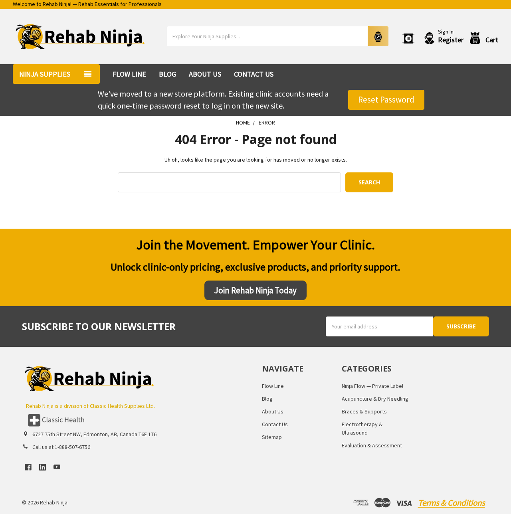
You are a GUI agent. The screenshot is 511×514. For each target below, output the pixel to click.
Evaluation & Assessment (372, 445)
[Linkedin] (42, 467)
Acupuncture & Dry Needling (375, 398)
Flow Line (129, 74)
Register (450, 40)
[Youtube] (57, 467)
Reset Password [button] (386, 99)
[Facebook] (28, 467)
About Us (205, 74)
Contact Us (253, 74)
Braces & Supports (364, 411)
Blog (167, 74)
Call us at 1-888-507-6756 (61, 447)
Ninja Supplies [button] (44, 74)
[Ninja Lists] (410, 38)
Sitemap (272, 437)
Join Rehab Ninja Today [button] (255, 290)
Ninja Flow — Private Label (372, 385)
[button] (135, 420)
